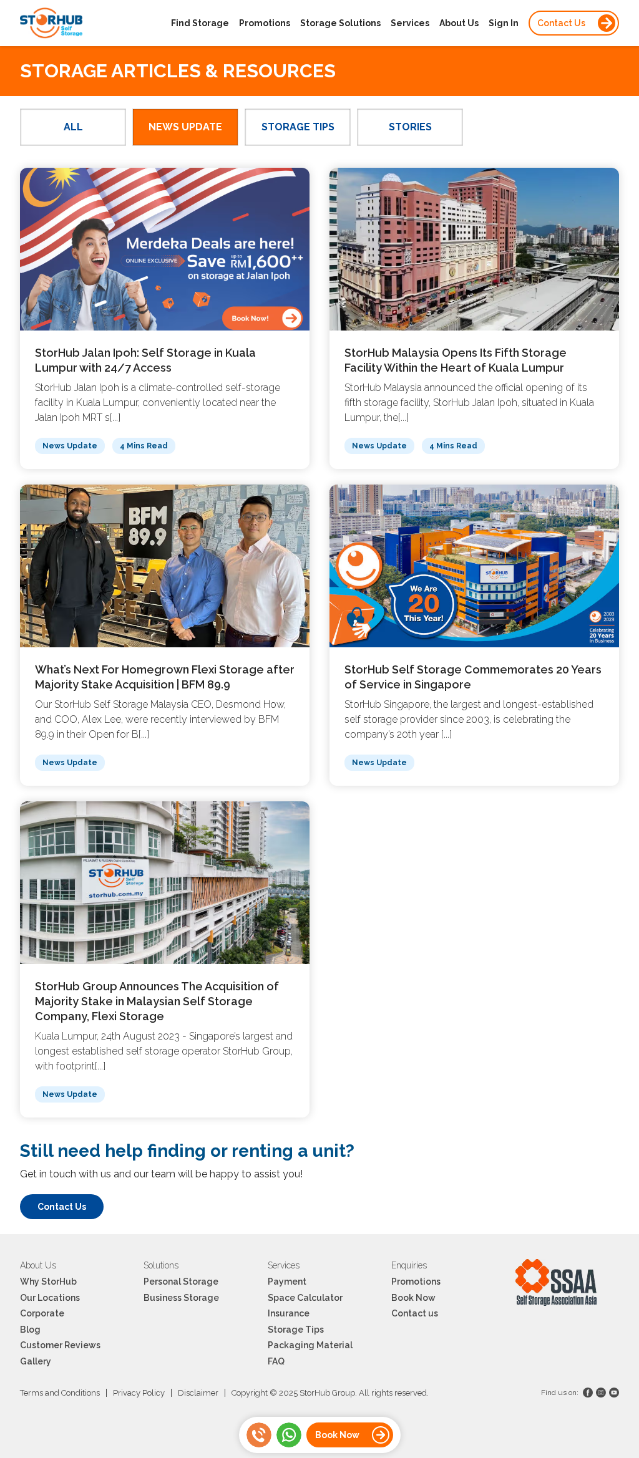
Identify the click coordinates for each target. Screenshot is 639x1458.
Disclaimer (198, 1393)
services (284, 1265)
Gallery (35, 1361)
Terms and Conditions (60, 1393)
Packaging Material (310, 1345)
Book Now (413, 1298)
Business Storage (181, 1298)
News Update (185, 127)
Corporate (42, 1313)
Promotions (264, 23)
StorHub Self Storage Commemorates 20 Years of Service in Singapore (473, 677)
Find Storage (200, 23)
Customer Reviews (60, 1345)
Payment (287, 1282)
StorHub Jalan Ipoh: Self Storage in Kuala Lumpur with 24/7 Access (145, 360)
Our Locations (50, 1298)
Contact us (414, 1313)
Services (410, 23)
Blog (30, 1330)
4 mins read (144, 446)
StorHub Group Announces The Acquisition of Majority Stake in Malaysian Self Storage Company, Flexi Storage (157, 1001)
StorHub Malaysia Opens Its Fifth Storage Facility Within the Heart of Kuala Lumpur (455, 360)
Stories (410, 127)
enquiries (409, 1265)
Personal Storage (181, 1282)
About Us (459, 23)
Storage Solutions (340, 23)
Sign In (504, 23)
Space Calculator (305, 1298)
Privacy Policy (139, 1393)
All (73, 127)
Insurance (289, 1313)
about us (38, 1265)
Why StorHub (48, 1282)
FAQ (276, 1361)
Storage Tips (297, 127)
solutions (161, 1265)
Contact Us (561, 23)
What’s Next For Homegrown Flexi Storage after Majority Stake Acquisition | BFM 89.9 (165, 677)
